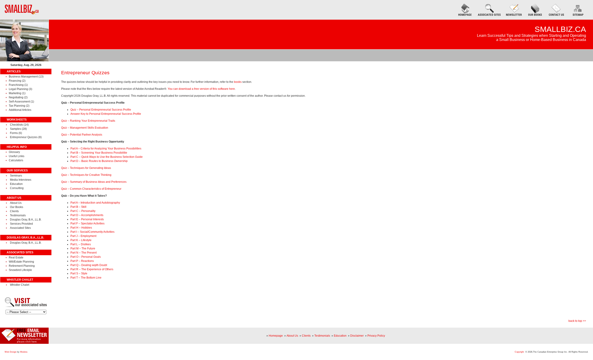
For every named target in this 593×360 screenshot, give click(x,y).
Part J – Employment (83, 236)
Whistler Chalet (19, 284)
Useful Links (16, 156)
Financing (15, 80)
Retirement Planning (22, 265)
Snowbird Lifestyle (20, 270)
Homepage (276, 335)
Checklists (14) (19, 124)
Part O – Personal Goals (85, 256)
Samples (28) (18, 128)
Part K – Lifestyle (80, 240)
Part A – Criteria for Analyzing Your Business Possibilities (105, 148)
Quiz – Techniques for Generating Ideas (86, 168)
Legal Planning (18, 89)
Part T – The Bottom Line (85, 277)
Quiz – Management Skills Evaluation (84, 127)
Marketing (15, 93)
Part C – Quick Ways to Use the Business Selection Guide (106, 156)
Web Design (10, 352)
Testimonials (18, 215)
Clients (14, 211)
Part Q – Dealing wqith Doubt (88, 265)
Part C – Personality (82, 211)
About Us (16, 203)
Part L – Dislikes (80, 244)
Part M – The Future (82, 248)
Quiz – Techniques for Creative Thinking (86, 175)
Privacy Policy (376, 335)
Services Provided (21, 223)
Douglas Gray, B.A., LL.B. (25, 219)
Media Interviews (20, 179)
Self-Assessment (20, 101)
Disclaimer (357, 335)
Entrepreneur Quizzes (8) (26, 137)
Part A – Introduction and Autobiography (95, 202)
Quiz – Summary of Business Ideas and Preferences (93, 181)
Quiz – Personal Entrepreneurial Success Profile (100, 109)
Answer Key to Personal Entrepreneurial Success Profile (105, 113)
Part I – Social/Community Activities (92, 231)
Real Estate (16, 257)
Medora (23, 352)
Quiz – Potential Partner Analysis (81, 134)
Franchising (16, 85)
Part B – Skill (78, 206)
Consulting (17, 188)
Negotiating (16, 97)
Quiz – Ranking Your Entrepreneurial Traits (88, 120)
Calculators (16, 160)
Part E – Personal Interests (87, 219)
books (238, 82)
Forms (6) (16, 133)
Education (16, 184)
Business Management (23, 76)
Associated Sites (20, 228)
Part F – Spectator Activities (87, 223)
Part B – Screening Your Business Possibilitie (98, 152)
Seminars (16, 175)
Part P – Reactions (82, 261)
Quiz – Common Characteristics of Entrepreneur (91, 188)
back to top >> (577, 321)
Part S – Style (78, 273)
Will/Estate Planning (21, 261)
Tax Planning (17, 105)
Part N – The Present (83, 252)
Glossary (14, 152)
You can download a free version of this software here (201, 88)
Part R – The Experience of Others (91, 269)
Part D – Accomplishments (86, 215)
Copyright (519, 352)
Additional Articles (20, 110)
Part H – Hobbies (81, 227)
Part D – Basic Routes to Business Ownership (99, 161)
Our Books (16, 207)
